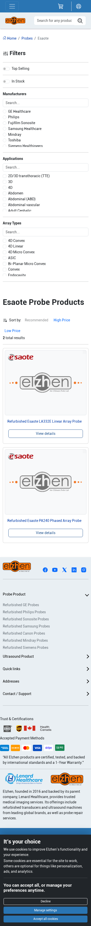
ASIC (12, 258)
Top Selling (20, 69)
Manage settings (45, 910)
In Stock (18, 81)
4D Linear (15, 246)
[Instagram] (83, 570)
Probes (27, 38)
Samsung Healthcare (24, 129)
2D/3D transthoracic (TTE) (29, 176)
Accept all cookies (45, 919)
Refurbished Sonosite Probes (26, 619)
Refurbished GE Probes (21, 605)
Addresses (11, 681)
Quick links (11, 669)
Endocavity (17, 275)
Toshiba (14, 140)
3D (10, 182)
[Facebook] (45, 570)
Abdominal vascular (24, 205)
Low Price (12, 331)
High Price (62, 320)
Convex (14, 269)
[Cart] (61, 6)
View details (45, 434)
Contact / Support (17, 694)
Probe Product (14, 594)
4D (10, 188)
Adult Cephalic (19, 211)
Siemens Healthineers (25, 146)
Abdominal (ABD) (22, 199)
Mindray (14, 135)
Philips (13, 117)
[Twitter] (64, 570)
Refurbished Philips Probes (24, 612)
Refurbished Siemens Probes (25, 648)
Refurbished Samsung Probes (26, 626)
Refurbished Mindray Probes (25, 640)
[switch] (6, 69)
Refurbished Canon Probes (24, 633)
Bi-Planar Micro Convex (27, 264)
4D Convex (16, 241)
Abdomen (15, 193)
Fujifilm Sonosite (21, 123)
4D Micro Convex (21, 252)
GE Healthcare (19, 111)
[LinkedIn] (74, 570)
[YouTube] (55, 570)
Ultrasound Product (18, 656)
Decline (46, 901)
